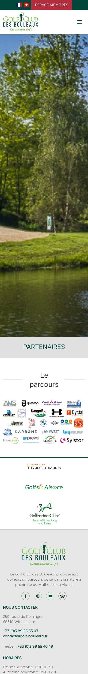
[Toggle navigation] (79, 22)
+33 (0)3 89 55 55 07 (20, 631)
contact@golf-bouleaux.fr (25, 636)
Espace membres (51, 5)
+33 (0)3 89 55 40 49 (35, 646)
